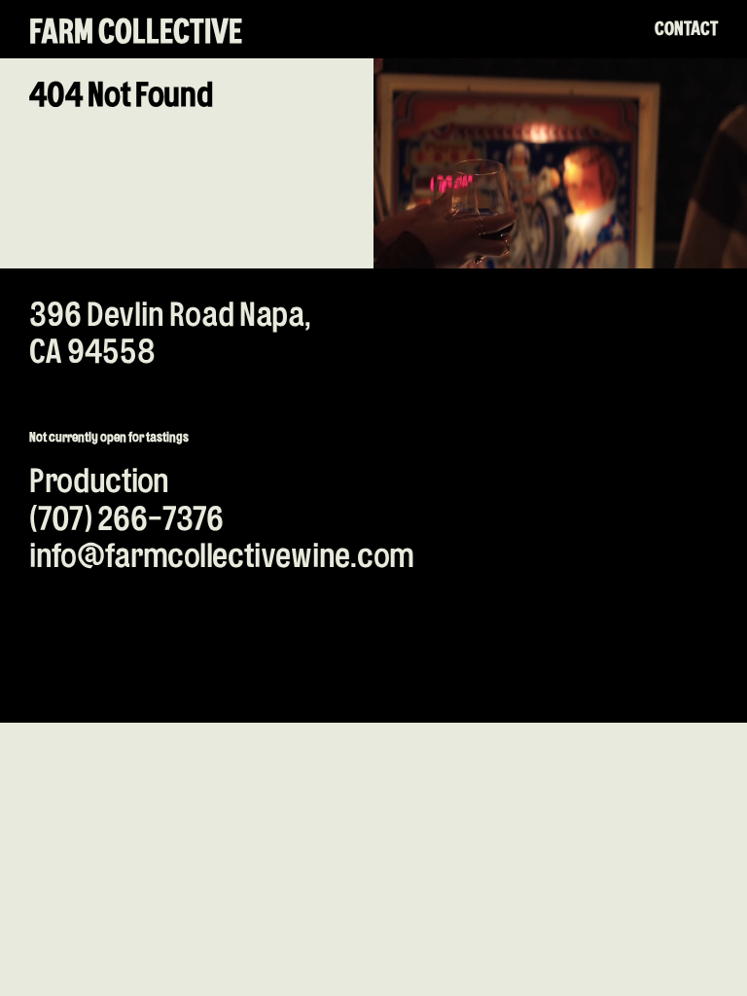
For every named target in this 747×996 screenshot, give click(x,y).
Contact (686, 29)
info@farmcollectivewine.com (221, 557)
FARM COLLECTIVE (135, 34)
